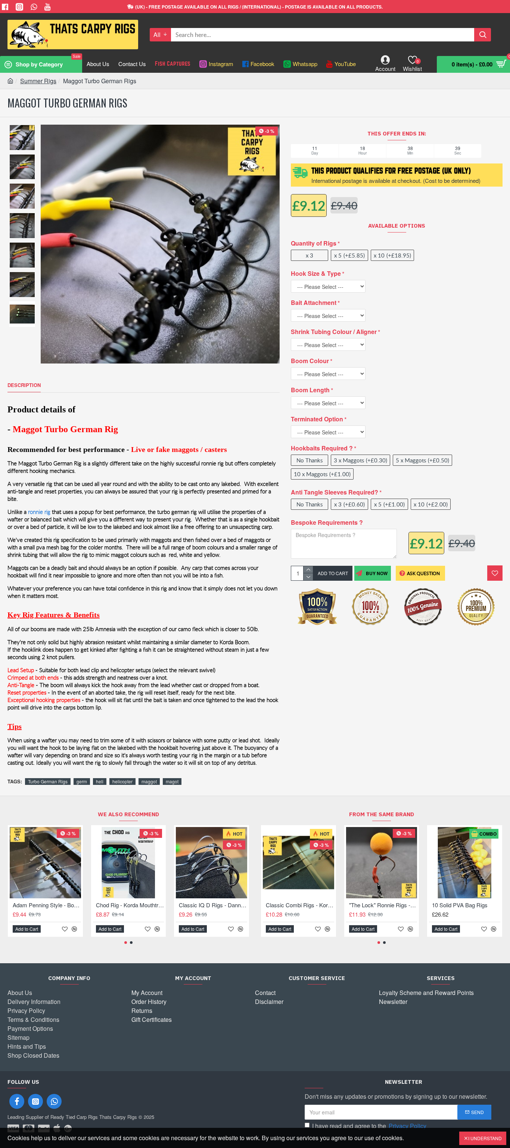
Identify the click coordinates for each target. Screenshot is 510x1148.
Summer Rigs (38, 81)
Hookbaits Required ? (322, 448)
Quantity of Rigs (313, 243)
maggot (149, 781)
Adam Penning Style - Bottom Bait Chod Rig (47, 905)
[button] (125, 942)
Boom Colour (310, 360)
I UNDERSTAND (485, 1138)
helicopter (122, 781)
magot (172, 781)
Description (24, 385)
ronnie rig (39, 511)
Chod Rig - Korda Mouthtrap (130, 905)
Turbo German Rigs (48, 781)
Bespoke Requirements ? (327, 522)
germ (82, 781)
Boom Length (310, 390)
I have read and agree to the (369, 1126)
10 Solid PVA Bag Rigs (460, 905)
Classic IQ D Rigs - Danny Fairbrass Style (213, 905)
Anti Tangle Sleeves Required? (334, 492)
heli (99, 781)
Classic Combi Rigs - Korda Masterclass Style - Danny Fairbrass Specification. (300, 905)
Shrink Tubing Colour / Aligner (334, 331)
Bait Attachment (313, 302)
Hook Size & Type (316, 273)
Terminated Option (317, 419)
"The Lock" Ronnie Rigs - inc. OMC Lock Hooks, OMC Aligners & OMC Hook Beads (383, 905)
